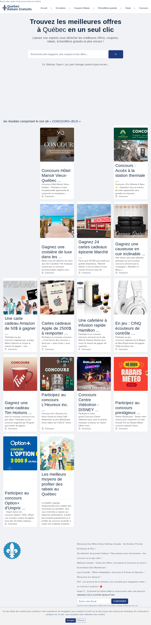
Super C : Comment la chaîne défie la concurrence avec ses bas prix (111, 591)
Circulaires (61, 8)
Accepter (70, 620)
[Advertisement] (75, 93)
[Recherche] (116, 54)
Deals (128, 8)
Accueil (44, 8)
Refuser (81, 620)
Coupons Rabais (82, 8)
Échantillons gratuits (107, 8)
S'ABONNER (119, 601)
